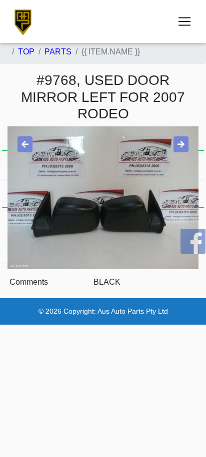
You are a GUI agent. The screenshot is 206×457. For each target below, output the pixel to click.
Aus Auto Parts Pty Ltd (133, 311)
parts (58, 51)
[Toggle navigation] (184, 21)
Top (26, 51)
